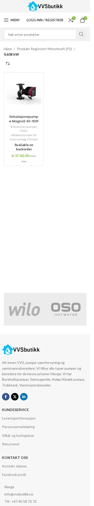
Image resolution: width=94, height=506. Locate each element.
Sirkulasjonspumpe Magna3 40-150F (24, 119)
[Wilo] (24, 309)
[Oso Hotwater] (65, 309)
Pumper (32, 139)
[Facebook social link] (6, 396)
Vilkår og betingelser (18, 435)
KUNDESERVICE (15, 410)
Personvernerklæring (18, 427)
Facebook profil (14, 474)
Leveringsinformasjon (19, 418)
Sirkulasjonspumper (23, 127)
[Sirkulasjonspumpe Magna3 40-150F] (24, 94)
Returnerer (11, 444)
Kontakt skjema (14, 466)
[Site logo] (45, 6)
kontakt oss (15, 457)
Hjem (8, 49)
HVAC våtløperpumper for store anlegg (23, 135)
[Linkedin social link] (24, 396)
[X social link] (15, 396)
